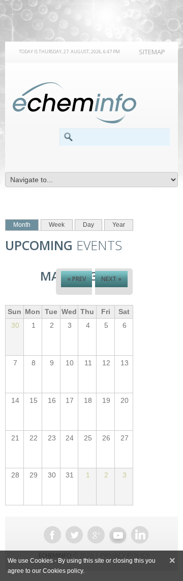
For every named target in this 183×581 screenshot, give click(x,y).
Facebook (52, 534)
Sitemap (152, 51)
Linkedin (139, 534)
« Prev (76, 279)
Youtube (118, 534)
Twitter (74, 534)
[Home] (74, 103)
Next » (111, 279)
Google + (96, 534)
